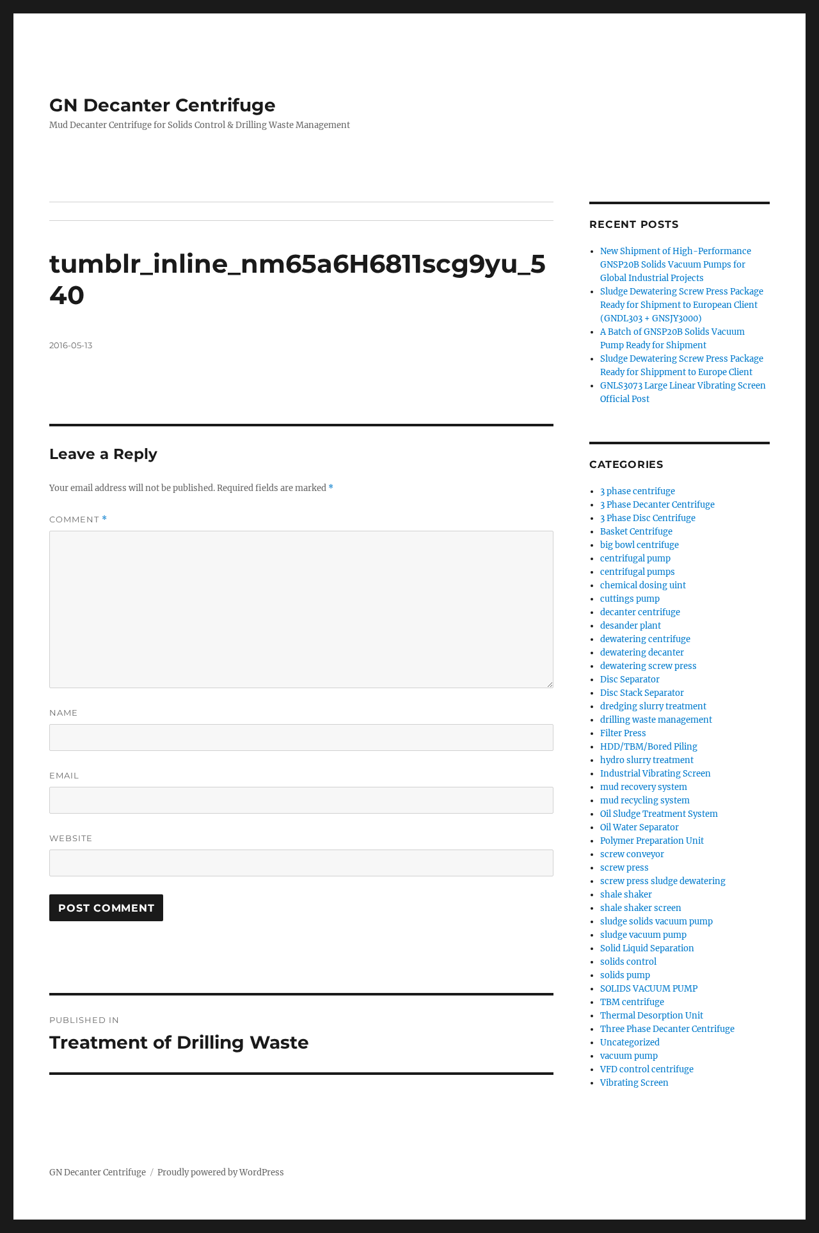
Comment (78, 519)
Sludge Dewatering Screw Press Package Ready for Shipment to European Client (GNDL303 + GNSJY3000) (681, 305)
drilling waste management (656, 719)
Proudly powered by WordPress (220, 1172)
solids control (628, 961)
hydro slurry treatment (647, 760)
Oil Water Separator (639, 827)
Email (64, 775)
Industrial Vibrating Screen (655, 773)
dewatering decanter (642, 652)
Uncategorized (630, 1042)
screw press (624, 867)
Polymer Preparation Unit (652, 840)
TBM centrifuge (632, 1002)
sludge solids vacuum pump (656, 921)
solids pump (625, 975)
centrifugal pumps (637, 572)
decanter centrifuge (640, 612)
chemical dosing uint (643, 585)
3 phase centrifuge (637, 491)
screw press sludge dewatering (663, 881)
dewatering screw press (648, 666)
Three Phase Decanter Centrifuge (667, 1029)
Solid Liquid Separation (647, 948)
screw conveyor (632, 854)
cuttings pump (630, 598)
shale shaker (626, 894)
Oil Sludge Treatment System (659, 814)
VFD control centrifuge (647, 1069)
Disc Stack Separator (642, 693)
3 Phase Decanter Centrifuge (657, 504)
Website (71, 838)
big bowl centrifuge (639, 545)
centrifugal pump (635, 558)
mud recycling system (645, 800)
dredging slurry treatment (653, 706)
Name (63, 712)
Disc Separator (630, 679)
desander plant (630, 625)
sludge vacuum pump (643, 935)
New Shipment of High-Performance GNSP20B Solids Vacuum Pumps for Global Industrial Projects (675, 265)
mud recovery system (643, 787)
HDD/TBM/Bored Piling (648, 746)
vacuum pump (629, 1056)
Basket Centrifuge (636, 531)
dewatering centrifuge (645, 639)
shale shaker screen (640, 908)
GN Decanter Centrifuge (162, 105)
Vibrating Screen (634, 1082)
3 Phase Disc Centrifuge (648, 518)
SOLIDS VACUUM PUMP (648, 988)
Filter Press (623, 733)
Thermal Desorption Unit (651, 1015)
